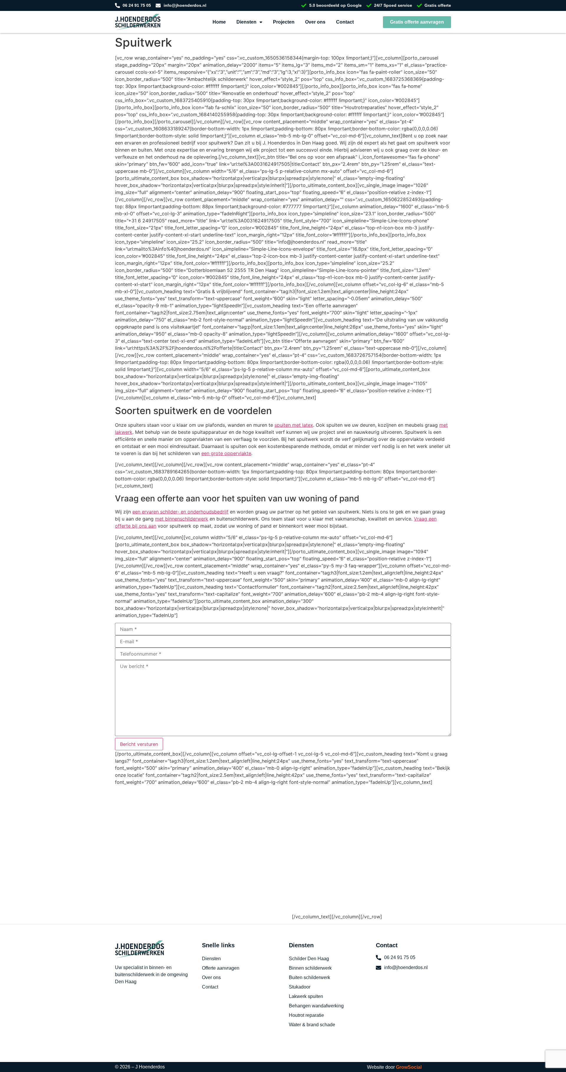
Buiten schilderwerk (309, 977)
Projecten (283, 21)
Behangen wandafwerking (316, 1005)
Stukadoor (299, 986)
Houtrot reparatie (306, 1015)
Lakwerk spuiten (306, 996)
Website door (394, 1067)
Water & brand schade (312, 1024)
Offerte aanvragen (220, 968)
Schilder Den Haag (309, 958)
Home (219, 21)
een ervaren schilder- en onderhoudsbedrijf (180, 512)
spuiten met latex (293, 425)
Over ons (315, 21)
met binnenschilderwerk (181, 519)
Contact (345, 21)
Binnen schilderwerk (310, 968)
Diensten (246, 21)
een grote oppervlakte (226, 453)
